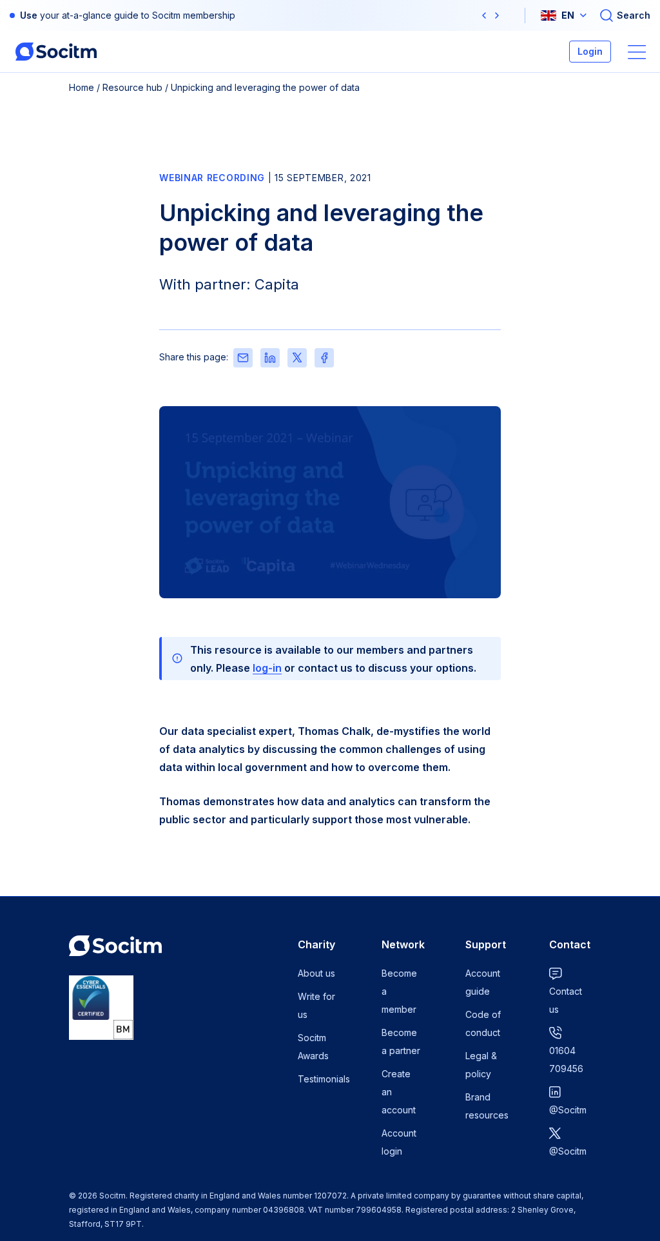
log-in (267, 667)
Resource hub (132, 87)
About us (316, 973)
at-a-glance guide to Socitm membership (148, 15)
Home (81, 87)
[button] (484, 15)
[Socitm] (56, 52)
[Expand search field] (624, 15)
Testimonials (324, 1078)
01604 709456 (566, 1059)
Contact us (565, 1000)
